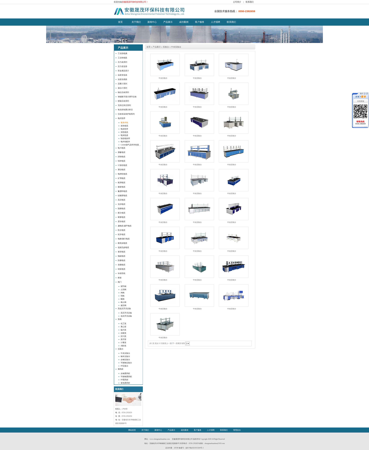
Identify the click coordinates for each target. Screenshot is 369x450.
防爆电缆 (121, 260)
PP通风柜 (124, 380)
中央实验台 (125, 353)
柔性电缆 (121, 221)
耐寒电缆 (121, 217)
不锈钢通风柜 (126, 376)
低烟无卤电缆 (123, 247)
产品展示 (168, 22)
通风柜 (120, 369)
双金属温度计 (123, 71)
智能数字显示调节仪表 (127, 97)
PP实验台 (124, 366)
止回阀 (123, 289)
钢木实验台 (125, 356)
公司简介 (237, 2)
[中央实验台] (165, 65)
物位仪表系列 (123, 92)
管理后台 (237, 430)
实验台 (120, 349)
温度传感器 (122, 79)
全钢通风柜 (125, 373)
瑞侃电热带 (125, 138)
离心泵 (123, 327)
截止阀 (123, 302)
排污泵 (123, 336)
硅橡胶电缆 (122, 195)
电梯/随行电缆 (124, 239)
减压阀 (123, 305)
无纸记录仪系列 (124, 105)
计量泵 (123, 342)
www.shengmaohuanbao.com (160, 439)
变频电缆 (121, 265)
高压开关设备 (126, 313)
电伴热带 (121, 118)
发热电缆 (124, 126)
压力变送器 (122, 66)
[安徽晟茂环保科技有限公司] (150, 15)
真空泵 (123, 339)
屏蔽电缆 (121, 152)
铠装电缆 (121, 269)
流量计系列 (122, 84)
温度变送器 (122, 75)
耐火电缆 (121, 213)
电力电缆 (121, 148)
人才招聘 (215, 22)
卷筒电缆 (121, 252)
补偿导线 (121, 273)
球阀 (122, 296)
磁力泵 (123, 330)
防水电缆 (121, 230)
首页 (148, 47)
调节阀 (123, 286)
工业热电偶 (122, 53)
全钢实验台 (125, 359)
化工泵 (123, 323)
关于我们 (136, 22)
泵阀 (120, 319)
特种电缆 (121, 161)
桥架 (120, 278)
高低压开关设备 (124, 308)
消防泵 (123, 346)
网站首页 (132, 430)
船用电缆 (121, 182)
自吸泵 (123, 333)
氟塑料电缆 (122, 191)
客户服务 (199, 22)
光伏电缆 (121, 204)
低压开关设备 (126, 316)
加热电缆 (124, 132)
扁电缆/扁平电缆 (124, 226)
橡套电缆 (121, 187)
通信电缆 (121, 169)
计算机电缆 (122, 165)
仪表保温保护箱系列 (126, 114)
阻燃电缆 (121, 208)
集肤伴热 (124, 123)
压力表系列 (122, 62)
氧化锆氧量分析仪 (125, 110)
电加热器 (124, 135)
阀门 (120, 282)
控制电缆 (121, 157)
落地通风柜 (125, 383)
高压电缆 (121, 200)
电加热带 (124, 129)
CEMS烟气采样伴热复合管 (131, 145)
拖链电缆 (121, 256)
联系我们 (250, 2)
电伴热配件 (125, 142)
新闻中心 (152, 22)
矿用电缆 (121, 178)
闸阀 (122, 293)
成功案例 (183, 22)
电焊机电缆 (122, 174)
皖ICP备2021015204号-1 (195, 448)
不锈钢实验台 (126, 363)
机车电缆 (121, 234)
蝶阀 (122, 299)
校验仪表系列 (123, 101)
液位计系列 (122, 88)
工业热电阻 (122, 58)
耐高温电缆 (122, 243)
